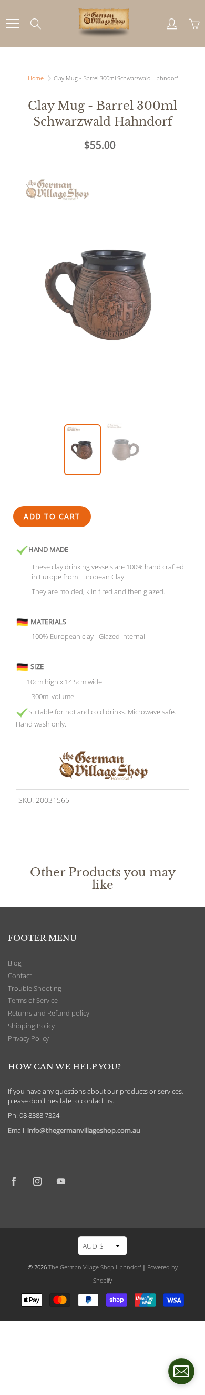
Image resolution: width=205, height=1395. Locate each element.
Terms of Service (33, 1000)
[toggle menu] (12, 24)
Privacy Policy (28, 1038)
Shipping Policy (31, 1025)
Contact (20, 975)
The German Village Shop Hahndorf (94, 1267)
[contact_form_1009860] (181, 1371)
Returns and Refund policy (48, 1013)
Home (36, 78)
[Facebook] (13, 1181)
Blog (15, 963)
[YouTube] (61, 1181)
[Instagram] (37, 1181)
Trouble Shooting (35, 988)
